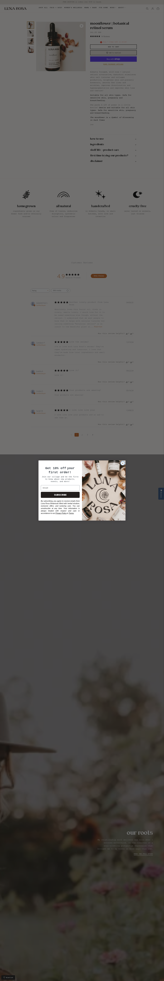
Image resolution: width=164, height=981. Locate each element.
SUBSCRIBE (60, 494)
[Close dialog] (123, 463)
